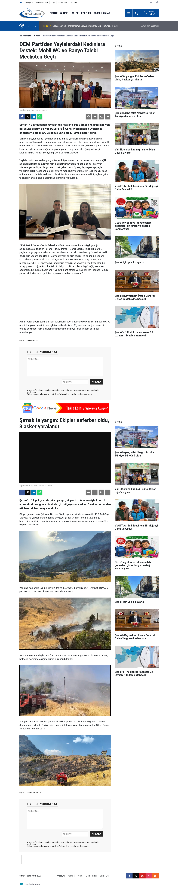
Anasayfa (27, 36)
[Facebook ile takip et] (129, 875)
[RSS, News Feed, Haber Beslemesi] (155, 875)
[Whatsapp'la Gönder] (39, 116)
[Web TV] (150, 2)
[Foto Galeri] (157, 2)
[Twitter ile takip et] (136, 875)
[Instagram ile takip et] (149, 875)
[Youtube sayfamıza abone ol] (142, 875)
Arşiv (53, 3)
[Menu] (128, 13)
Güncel (64, 13)
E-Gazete (73, 3)
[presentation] (29, 26)
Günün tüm (150, 26)
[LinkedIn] (33, 116)
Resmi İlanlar (102, 13)
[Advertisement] (65, 297)
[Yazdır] (88, 116)
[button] (94, 116)
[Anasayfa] (20, 3)
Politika (86, 13)
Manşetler (29, 3)
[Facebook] (22, 116)
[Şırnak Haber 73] (32, 13)
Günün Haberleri (42, 3)
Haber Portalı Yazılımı (32, 884)
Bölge (75, 13)
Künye (70, 876)
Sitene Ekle (63, 3)
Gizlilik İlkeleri (91, 876)
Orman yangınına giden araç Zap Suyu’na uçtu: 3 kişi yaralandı (80, 26)
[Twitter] (27, 116)
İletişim (79, 876)
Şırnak (54, 13)
